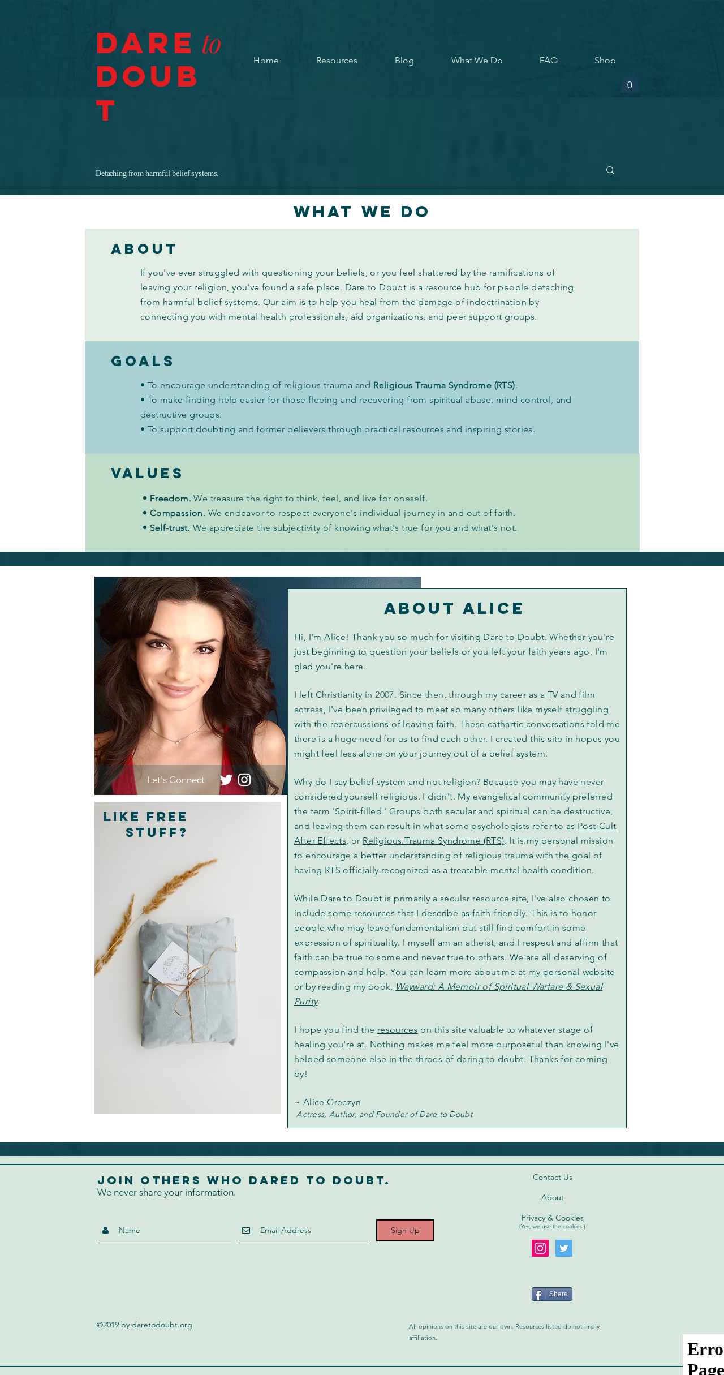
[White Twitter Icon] (226, 779)
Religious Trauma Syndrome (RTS (442, 385)
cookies (572, 1226)
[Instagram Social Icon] (540, 1248)
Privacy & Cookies (553, 1218)
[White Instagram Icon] (244, 779)
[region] (187, 958)
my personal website (571, 971)
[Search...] (610, 170)
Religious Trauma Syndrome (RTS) (433, 840)
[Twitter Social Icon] (563, 1248)
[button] (630, 81)
